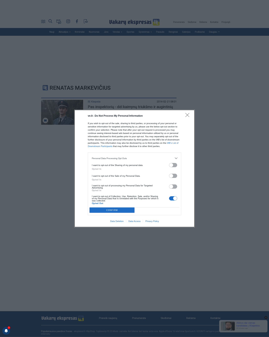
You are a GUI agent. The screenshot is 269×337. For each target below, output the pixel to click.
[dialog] (134, 168)
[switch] (173, 165)
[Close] (188, 116)
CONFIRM (112, 210)
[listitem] (134, 158)
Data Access (134, 221)
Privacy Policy (152, 221)
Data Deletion (117, 221)
